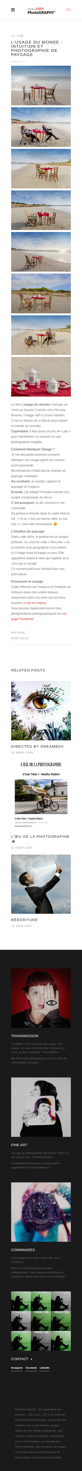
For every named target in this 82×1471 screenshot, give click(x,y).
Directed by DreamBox (37, 746)
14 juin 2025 (21, 926)
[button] (41, 85)
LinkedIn (44, 1367)
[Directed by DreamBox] (41, 710)
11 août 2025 (22, 847)
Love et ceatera (35, 603)
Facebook (31, 1367)
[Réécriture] (41, 884)
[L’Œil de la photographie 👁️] (41, 794)
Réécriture (24, 920)
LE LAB (17, 35)
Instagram (17, 1367)
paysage (18, 632)
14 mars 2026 (22, 752)
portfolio (20, 638)
